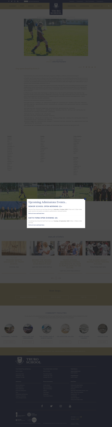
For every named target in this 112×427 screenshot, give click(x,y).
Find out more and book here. (36, 213)
